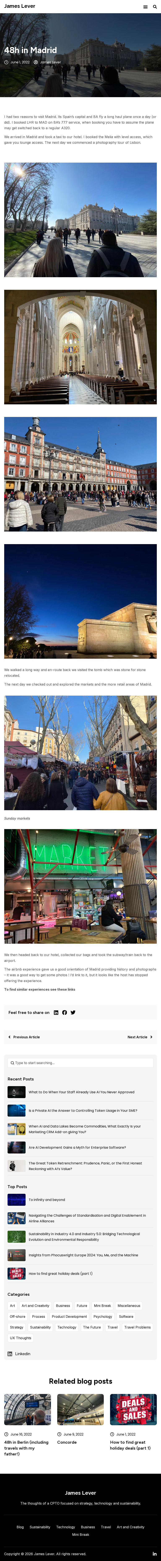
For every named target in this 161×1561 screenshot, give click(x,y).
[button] (145, 6)
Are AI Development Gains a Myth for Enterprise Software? (77, 1147)
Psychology (102, 1316)
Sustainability (40, 1327)
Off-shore (17, 1316)
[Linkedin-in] (155, 1554)
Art (12, 1306)
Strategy (16, 1327)
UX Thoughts (20, 1338)
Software (126, 1316)
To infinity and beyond (47, 1199)
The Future (92, 1327)
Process (38, 1316)
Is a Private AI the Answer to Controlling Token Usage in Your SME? (83, 1110)
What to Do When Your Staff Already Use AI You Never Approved (81, 1092)
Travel (113, 1327)
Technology (66, 1327)
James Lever (19, 6)
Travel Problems (137, 1327)
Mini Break (102, 1306)
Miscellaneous (129, 1306)
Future (82, 1306)
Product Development (69, 1316)
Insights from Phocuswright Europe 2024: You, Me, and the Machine (83, 1255)
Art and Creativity (35, 1306)
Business (63, 1306)
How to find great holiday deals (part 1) (61, 1273)
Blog (20, 1527)
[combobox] (80, 1063)
